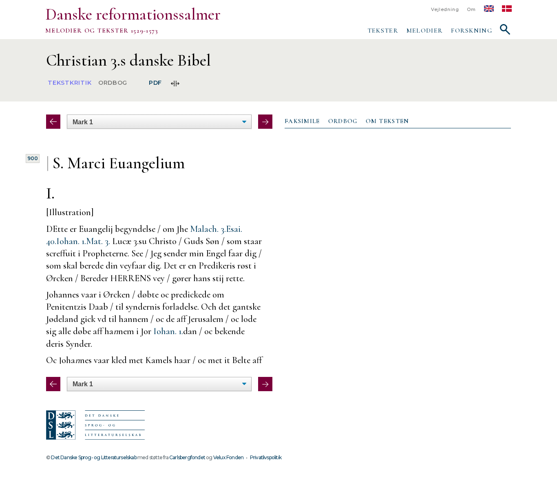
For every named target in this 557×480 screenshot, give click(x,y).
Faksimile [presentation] (302, 121)
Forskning (471, 30)
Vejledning (445, 9)
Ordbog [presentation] (343, 121)
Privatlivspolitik (265, 457)
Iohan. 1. (71, 241)
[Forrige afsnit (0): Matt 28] (53, 121)
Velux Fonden (228, 457)
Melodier (425, 30)
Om (471, 9)
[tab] (302, 121)
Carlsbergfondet (187, 457)
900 (32, 158)
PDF (155, 83)
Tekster (382, 30)
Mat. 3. (98, 241)
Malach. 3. (208, 228)
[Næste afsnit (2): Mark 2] (265, 121)
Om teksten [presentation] (387, 121)
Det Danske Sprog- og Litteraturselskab (93, 457)
